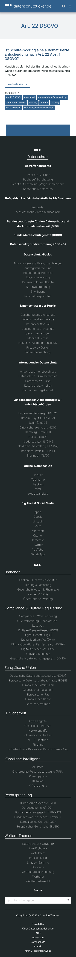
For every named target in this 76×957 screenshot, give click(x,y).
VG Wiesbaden (13, 107)
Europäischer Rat (38, 694)
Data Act (38, 625)
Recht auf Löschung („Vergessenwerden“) (38, 184)
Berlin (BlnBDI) (38, 422)
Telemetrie (38, 479)
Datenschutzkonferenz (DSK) (38, 427)
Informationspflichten (37, 296)
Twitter (38, 545)
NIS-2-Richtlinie (38, 740)
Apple (38, 512)
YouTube (37, 549)
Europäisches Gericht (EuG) (38, 821)
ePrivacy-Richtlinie (38, 654)
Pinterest (38, 540)
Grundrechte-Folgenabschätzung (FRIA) (37, 771)
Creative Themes (50, 915)
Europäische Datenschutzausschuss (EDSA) (38, 675)
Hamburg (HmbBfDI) (38, 432)
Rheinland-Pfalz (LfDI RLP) (38, 451)
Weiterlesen (19, 85)
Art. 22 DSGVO (13, 97)
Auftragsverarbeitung (37, 268)
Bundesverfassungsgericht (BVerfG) (38, 812)
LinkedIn (38, 521)
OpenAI (38, 535)
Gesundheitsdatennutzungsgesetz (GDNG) (38, 658)
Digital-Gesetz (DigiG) (38, 635)
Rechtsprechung (18, 795)
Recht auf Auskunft (38, 175)
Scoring (55, 102)
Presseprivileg (38, 857)
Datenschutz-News (15, 102)
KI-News (37, 781)
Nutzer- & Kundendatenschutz (37, 342)
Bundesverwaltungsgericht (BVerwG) (38, 817)
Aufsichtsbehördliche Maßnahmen (38, 212)
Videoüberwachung (38, 352)
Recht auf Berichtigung (38, 179)
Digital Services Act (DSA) (38, 649)
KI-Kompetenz (38, 776)
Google (37, 516)
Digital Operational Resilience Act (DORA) (38, 644)
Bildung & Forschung (38, 585)
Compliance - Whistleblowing (38, 616)
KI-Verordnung (38, 785)
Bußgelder (37, 207)
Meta (38, 526)
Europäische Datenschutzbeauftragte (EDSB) (38, 680)
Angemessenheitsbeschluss (38, 371)
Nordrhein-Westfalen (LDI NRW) (38, 446)
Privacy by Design (37, 347)
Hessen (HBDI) (37, 436)
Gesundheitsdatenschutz (38, 328)
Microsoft (38, 531)
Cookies (38, 475)
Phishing (38, 744)
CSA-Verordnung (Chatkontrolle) (38, 621)
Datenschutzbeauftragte (38, 282)
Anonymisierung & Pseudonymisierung (38, 263)
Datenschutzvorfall (38, 324)
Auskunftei (29, 97)
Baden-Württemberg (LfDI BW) (38, 413)
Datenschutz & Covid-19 (38, 843)
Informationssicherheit (38, 735)
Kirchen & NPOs (38, 594)
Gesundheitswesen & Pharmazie (38, 589)
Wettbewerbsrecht (38, 881)
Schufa (44, 102)
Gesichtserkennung (37, 333)
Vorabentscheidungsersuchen (38, 107)
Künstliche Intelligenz (22, 759)
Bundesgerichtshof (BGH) (38, 807)
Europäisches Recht (38, 699)
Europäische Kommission (38, 685)
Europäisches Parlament (37, 689)
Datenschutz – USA (38, 381)
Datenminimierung (38, 277)
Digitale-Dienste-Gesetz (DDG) (38, 630)
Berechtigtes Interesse (37, 272)
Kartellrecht (38, 853)
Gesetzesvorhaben (38, 704)
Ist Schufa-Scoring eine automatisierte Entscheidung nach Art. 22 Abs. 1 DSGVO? (37, 54)
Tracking (38, 484)
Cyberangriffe (38, 721)
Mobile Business (37, 338)
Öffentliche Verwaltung (38, 599)
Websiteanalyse (38, 493)
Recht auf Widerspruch (38, 189)
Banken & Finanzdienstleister (38, 580)
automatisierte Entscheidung (52, 97)
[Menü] (70, 6)
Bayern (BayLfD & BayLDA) (38, 418)
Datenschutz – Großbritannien (38, 376)
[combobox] (35, 900)
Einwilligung (37, 291)
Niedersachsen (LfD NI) (38, 441)
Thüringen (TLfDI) (38, 455)
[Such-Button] (68, 900)
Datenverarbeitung (38, 287)
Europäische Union (20, 667)
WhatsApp (38, 554)
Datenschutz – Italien (38, 385)
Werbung (38, 876)
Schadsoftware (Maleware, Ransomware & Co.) (38, 749)
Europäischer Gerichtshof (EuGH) (38, 826)
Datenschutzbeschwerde (38, 319)
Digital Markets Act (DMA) (38, 639)
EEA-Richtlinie (38, 848)
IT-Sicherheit (15, 713)
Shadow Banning (38, 862)
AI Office (37, 767)
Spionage (38, 867)
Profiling (33, 102)
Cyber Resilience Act (37, 725)
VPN (38, 489)
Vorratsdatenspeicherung (38, 872)
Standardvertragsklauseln (38, 390)
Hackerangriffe (37, 730)
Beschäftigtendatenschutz (38, 314)
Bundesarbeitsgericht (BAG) (38, 803)
